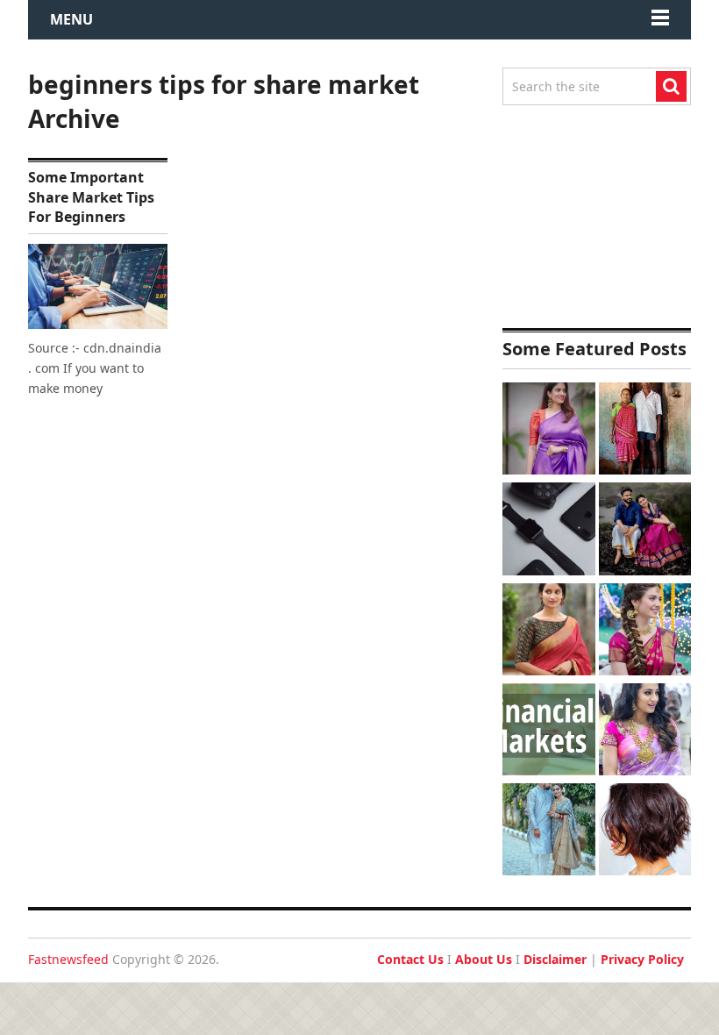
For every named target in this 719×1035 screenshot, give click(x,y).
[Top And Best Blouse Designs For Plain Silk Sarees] (548, 430)
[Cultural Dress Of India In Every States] (548, 831)
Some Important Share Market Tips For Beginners (91, 197)
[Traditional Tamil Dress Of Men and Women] (645, 530)
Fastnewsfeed (68, 959)
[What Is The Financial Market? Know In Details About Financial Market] (548, 731)
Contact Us (410, 959)
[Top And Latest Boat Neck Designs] (548, 631)
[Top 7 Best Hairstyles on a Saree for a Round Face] (645, 731)
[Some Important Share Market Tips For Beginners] (97, 287)
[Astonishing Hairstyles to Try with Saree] (645, 631)
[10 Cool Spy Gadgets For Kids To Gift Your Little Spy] (548, 530)
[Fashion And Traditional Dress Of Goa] (645, 430)
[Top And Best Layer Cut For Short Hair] (645, 831)
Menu (71, 19)
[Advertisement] (596, 216)
